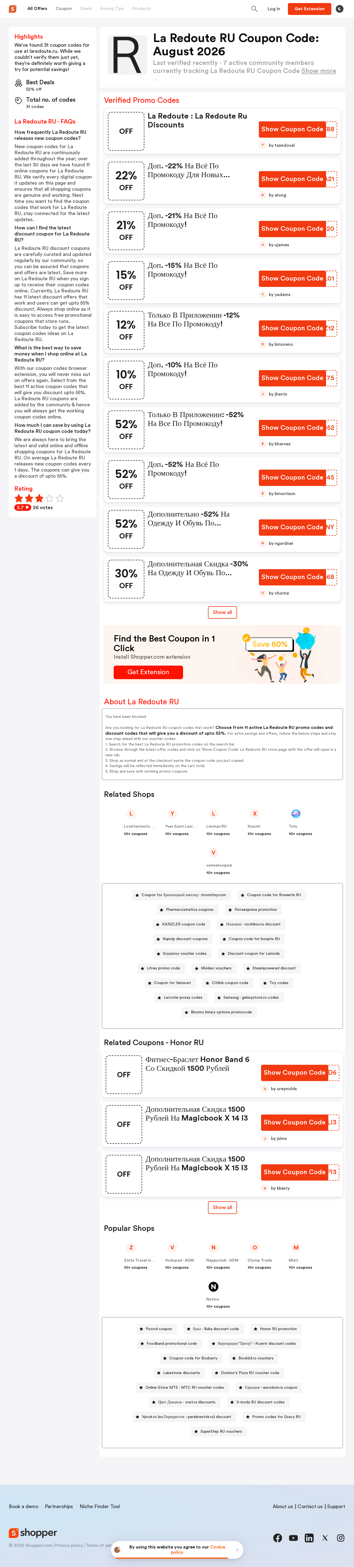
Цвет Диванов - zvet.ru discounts (186, 1402)
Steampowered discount (274, 968)
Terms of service (102, 1545)
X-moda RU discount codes (260, 1402)
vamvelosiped (219, 865)
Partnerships (59, 1506)
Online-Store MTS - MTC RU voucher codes (184, 1388)
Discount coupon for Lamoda (254, 954)
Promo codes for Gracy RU (276, 1417)
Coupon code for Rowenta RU (274, 895)
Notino (212, 1299)
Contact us (310, 1506)
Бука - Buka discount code (216, 1329)
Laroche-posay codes (183, 998)
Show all (222, 612)
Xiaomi (254, 826)
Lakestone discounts (181, 1373)
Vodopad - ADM (179, 1260)
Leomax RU (216, 826)
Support (336, 1506)
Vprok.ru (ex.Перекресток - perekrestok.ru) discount (186, 1417)
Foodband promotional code (172, 1344)
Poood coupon (159, 1329)
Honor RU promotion (278, 1329)
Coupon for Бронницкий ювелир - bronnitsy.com (184, 895)
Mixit (293, 1260)
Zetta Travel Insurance (145, 1260)
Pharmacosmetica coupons (190, 910)
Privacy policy (69, 1545)
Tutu (293, 826)
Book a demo (23, 1506)
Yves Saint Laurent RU (185, 826)
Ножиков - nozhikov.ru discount (253, 924)
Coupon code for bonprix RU (254, 939)
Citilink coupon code (230, 983)
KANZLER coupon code (183, 924)
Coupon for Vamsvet (172, 983)
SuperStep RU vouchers (221, 1431)
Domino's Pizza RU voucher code (250, 1373)
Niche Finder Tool (100, 1506)
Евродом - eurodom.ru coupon (271, 1388)
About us (283, 1506)
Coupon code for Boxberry (193, 1358)
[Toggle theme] (339, 9)
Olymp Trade (260, 1260)
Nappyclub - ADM (222, 1260)
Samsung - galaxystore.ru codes (251, 998)
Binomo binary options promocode (221, 1012)
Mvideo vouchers (216, 968)
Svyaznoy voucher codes (185, 954)
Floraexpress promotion (256, 910)
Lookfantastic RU (140, 826)
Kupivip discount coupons (185, 939)
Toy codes (278, 983)
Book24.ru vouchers (256, 1358)
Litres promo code (163, 968)
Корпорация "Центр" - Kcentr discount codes (257, 1344)
